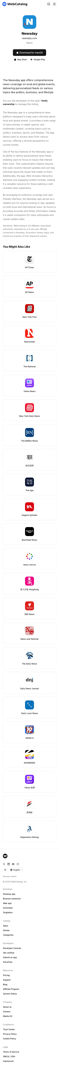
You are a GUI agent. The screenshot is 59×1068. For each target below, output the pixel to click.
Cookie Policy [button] (9, 1038)
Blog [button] (5, 984)
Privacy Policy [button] (10, 1034)
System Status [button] (10, 993)
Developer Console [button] (12, 948)
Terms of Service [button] (11, 1052)
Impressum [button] (8, 1061)
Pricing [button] (6, 975)
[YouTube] (13, 864)
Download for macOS (31, 52)
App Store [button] (22, 59)
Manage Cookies (9, 876)
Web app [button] (7, 903)
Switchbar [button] (8, 908)
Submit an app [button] (10, 957)
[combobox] (16, 870)
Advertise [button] (7, 962)
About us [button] (7, 1007)
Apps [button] (5, 925)
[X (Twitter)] (4, 864)
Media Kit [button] (7, 1016)
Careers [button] (6, 1011)
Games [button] (6, 930)
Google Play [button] (39, 59)
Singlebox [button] (8, 912)
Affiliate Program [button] (11, 989)
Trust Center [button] (9, 1029)
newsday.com (29, 38)
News (29, 42)
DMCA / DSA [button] (9, 1056)
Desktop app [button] (9, 894)
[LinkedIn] (8, 864)
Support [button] (7, 980)
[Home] (14, 4)
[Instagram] (18, 864)
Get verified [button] (8, 952)
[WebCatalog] (5, 856)
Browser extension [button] (12, 898)
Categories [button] (8, 935)
